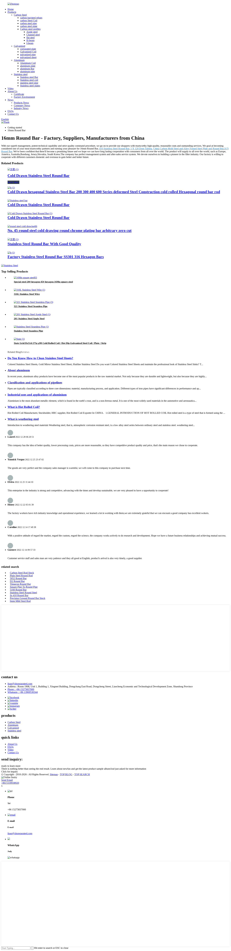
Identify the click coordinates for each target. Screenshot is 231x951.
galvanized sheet (28, 57)
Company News (22, 105)
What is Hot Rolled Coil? (24, 407)
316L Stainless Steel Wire (27, 294)
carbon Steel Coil (28, 20)
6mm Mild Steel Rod (20, 601)
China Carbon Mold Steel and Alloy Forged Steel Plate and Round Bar (188, 148)
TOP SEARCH (82, 774)
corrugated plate (28, 49)
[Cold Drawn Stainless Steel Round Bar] (13, 169)
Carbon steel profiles (30, 29)
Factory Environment (24, 97)
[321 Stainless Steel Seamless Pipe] (33, 302)
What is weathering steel (23, 419)
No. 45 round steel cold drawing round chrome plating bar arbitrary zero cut (70, 230)
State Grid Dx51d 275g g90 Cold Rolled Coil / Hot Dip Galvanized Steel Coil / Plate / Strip (60, 343)
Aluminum (19, 60)
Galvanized (19, 46)
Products (12, 12)
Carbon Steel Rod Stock (22, 572)
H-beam (30, 40)
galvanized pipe (28, 54)
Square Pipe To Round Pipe (24, 587)
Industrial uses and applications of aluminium (37, 394)
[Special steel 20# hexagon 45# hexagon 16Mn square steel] (25, 277)
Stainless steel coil (29, 80)
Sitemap (54, 774)
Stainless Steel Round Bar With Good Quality (44, 244)
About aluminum (19, 370)
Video (11, 88)
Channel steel (33, 34)
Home (11, 9)
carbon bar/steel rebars (31, 17)
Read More (13, 182)
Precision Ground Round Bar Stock (27, 598)
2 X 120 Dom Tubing (141, 148)
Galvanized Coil (28, 51)
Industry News (21, 108)
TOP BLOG (66, 774)
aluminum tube (27, 71)
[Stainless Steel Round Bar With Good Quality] (13, 239)
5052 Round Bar (18, 578)
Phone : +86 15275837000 (21, 689)
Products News (21, 102)
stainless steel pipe (29, 82)
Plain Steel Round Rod (21, 575)
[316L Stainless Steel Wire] (29, 290)
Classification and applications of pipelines (35, 382)
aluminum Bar (27, 68)
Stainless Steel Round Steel (23, 592)
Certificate (19, 94)
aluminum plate (27, 66)
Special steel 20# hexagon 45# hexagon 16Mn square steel (43, 282)
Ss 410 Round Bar (19, 595)
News (10, 99)
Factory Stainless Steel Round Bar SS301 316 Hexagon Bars (56, 257)
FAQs (11, 111)
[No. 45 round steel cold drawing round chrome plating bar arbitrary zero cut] (22, 226)
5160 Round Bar (18, 589)
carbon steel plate (28, 26)
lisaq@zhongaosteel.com (20, 683)
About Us (12, 91)
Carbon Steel (20, 15)
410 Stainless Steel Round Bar (114, 148)
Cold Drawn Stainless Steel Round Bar (39, 176)
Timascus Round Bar (20, 584)
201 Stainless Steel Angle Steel (29, 318)
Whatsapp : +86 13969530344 (23, 692)
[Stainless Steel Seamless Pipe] (31, 326)
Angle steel (32, 32)
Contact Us (13, 114)
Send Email (7, 780)
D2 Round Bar (17, 581)
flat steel (30, 37)
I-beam (29, 43)
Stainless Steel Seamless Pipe (28, 331)
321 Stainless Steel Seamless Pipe (30, 306)
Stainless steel (21, 74)
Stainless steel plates (30, 85)
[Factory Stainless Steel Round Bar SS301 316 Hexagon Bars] (11, 252)
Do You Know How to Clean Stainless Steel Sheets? (40, 358)
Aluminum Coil (28, 63)
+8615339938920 (10, 783)
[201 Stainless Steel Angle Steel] (32, 314)
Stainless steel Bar (29, 77)
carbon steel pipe (28, 23)
